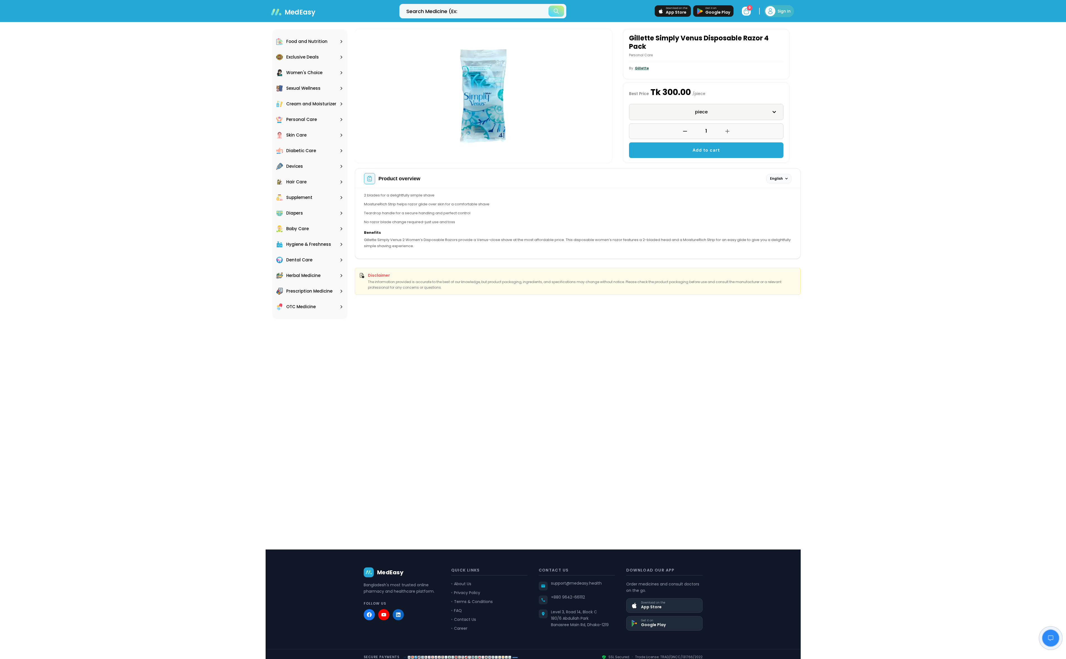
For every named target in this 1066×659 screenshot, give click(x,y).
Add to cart (706, 150)
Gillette (642, 68)
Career (460, 628)
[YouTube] (383, 614)
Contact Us (465, 619)
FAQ (458, 610)
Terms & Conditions (473, 601)
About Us (462, 584)
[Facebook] (369, 614)
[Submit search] (556, 11)
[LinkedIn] (398, 614)
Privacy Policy (467, 592)
